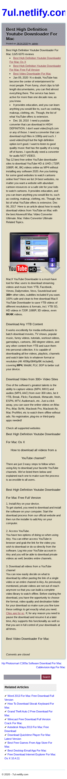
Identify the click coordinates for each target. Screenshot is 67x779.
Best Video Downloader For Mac (32, 73)
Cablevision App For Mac (50, 667)
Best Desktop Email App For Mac (27, 750)
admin (34, 43)
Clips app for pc (15, 613)
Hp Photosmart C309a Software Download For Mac (32, 663)
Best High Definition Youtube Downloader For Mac (31, 34)
